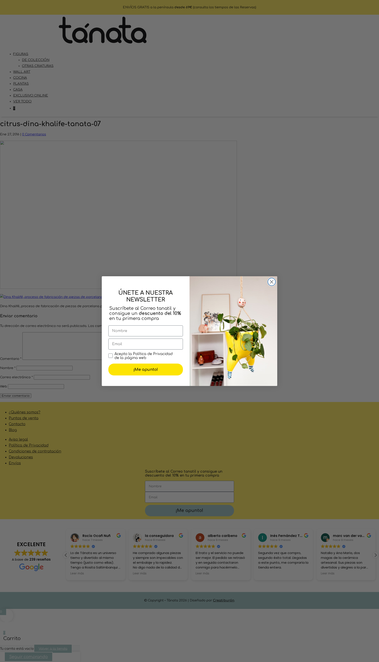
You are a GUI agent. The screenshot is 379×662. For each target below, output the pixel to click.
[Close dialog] (271, 282)
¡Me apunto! (145, 369)
